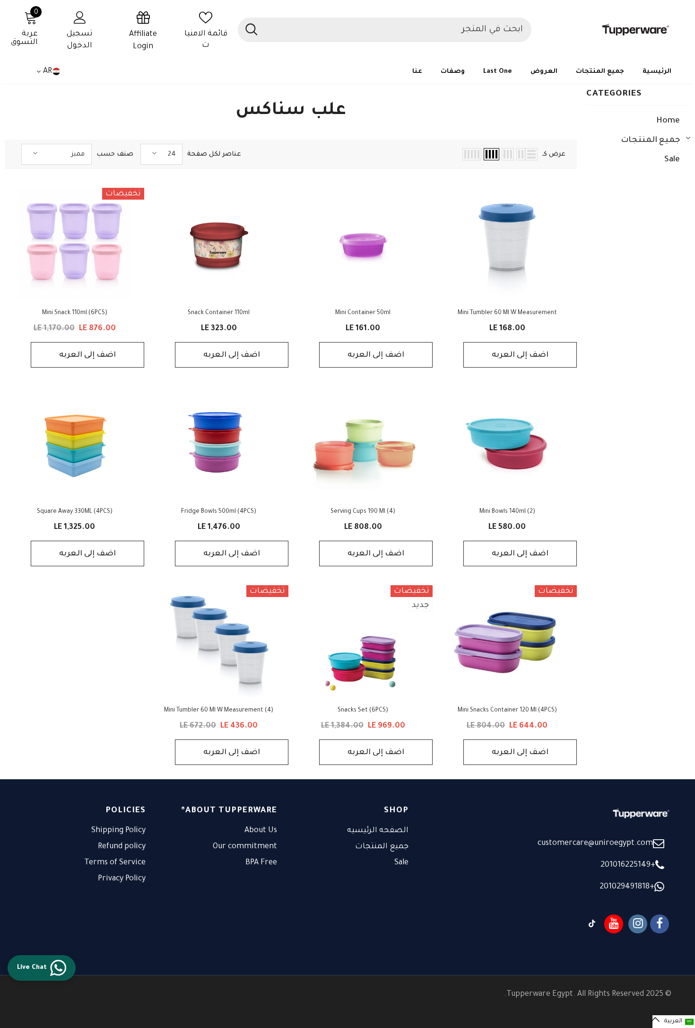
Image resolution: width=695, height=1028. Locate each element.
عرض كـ (553, 154)
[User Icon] (80, 17)
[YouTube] (613, 923)
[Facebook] (659, 923)
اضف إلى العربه (520, 355)
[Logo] (606, 29)
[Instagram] (637, 923)
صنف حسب (114, 154)
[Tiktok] (591, 923)
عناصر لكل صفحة (214, 154)
